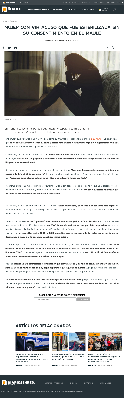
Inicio (5, 21)
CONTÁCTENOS (88, 383)
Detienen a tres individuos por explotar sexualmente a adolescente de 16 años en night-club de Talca (32, 358)
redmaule (19, 366)
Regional (13, 21)
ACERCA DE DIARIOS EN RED (54, 383)
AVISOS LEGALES (73, 9)
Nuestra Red (24, 3)
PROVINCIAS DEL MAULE (37, 9)
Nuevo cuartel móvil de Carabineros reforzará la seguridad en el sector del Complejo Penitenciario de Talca (104, 358)
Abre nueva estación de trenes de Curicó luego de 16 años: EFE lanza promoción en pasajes (68, 357)
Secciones (57, 9)
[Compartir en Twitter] (9, 49)
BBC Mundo (97, 138)
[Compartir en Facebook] (3, 49)
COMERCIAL (73, 383)
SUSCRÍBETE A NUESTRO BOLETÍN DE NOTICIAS (62, 295)
